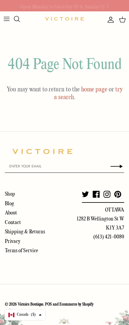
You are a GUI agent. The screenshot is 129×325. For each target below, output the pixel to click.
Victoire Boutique (30, 304)
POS (48, 304)
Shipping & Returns (25, 232)
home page (94, 89)
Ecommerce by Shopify (76, 304)
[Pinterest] (117, 194)
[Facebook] (96, 194)
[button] (25, 314)
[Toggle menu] (6, 18)
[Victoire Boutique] (64, 19)
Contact (13, 223)
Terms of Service (21, 251)
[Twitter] (85, 194)
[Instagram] (107, 194)
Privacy (12, 241)
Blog (9, 204)
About (11, 213)
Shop (10, 194)
